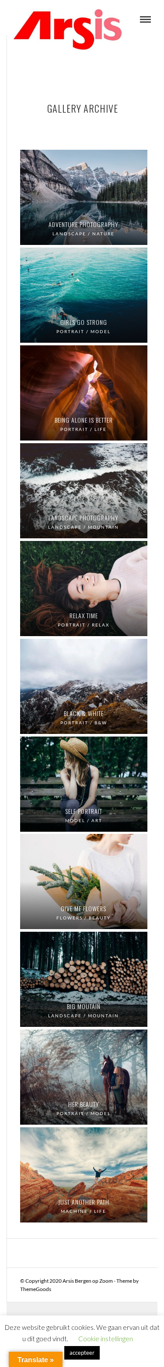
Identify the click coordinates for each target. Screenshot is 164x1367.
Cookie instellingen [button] (105, 1339)
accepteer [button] (82, 1352)
